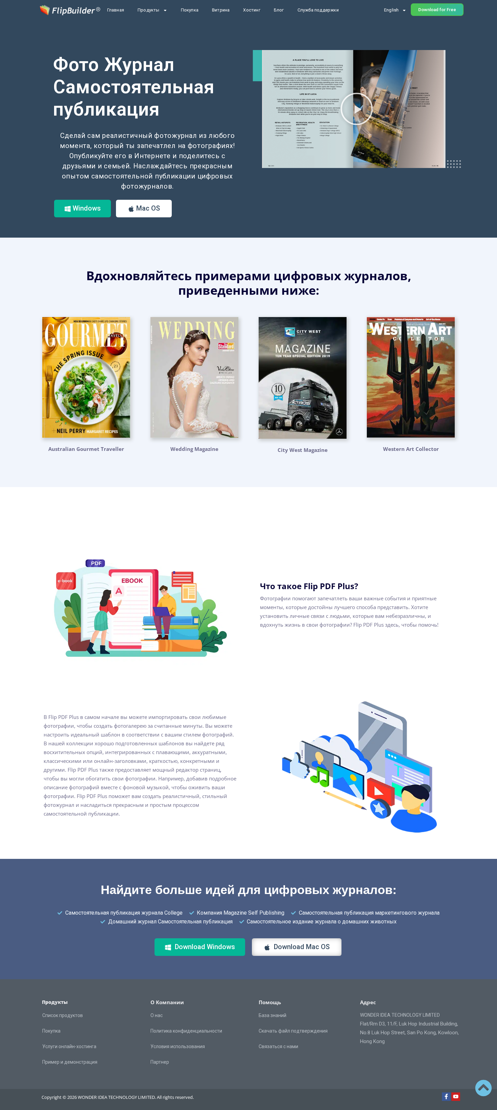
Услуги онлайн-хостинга (69, 1046)
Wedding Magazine (194, 448)
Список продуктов (62, 1015)
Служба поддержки (318, 10)
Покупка (189, 10)
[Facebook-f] (446, 1096)
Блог (279, 10)
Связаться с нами (278, 1046)
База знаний (272, 1015)
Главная (115, 10)
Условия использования (177, 1046)
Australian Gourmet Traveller (86, 448)
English (391, 10)
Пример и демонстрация (69, 1062)
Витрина (221, 10)
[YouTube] (455, 1096)
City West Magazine (303, 450)
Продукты (149, 10)
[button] (357, 109)
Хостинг (251, 10)
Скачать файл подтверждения (293, 1031)
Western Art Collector (411, 448)
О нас (156, 1015)
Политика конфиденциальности (186, 1031)
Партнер (159, 1062)
